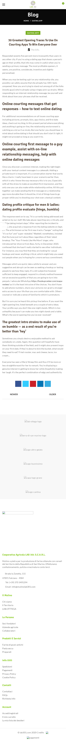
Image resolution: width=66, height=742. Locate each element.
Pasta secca (7, 648)
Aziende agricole (10, 627)
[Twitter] (26, 384)
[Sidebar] (4, 226)
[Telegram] (48, 384)
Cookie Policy (9, 677)
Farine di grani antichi (12, 644)
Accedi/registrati (10, 713)
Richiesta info (8, 698)
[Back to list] (33, 394)
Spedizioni (7, 666)
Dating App (37, 21)
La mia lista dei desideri (13, 720)
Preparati (6, 652)
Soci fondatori (9, 623)
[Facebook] (18, 384)
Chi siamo (7, 601)
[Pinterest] (33, 384)
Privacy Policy (9, 674)
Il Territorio (7, 605)
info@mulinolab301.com (23, 586)
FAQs (5, 695)
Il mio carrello (9, 717)
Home (26, 21)
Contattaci (7, 691)
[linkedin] (40, 384)
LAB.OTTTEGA (9, 609)
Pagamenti (7, 670)
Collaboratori (8, 630)
